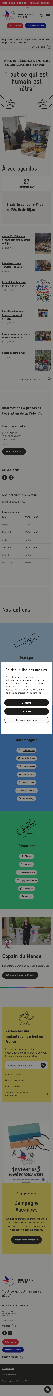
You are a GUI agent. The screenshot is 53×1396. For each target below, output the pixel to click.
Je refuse (26, 711)
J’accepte (26, 702)
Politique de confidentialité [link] (26, 726)
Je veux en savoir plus (26, 720)
